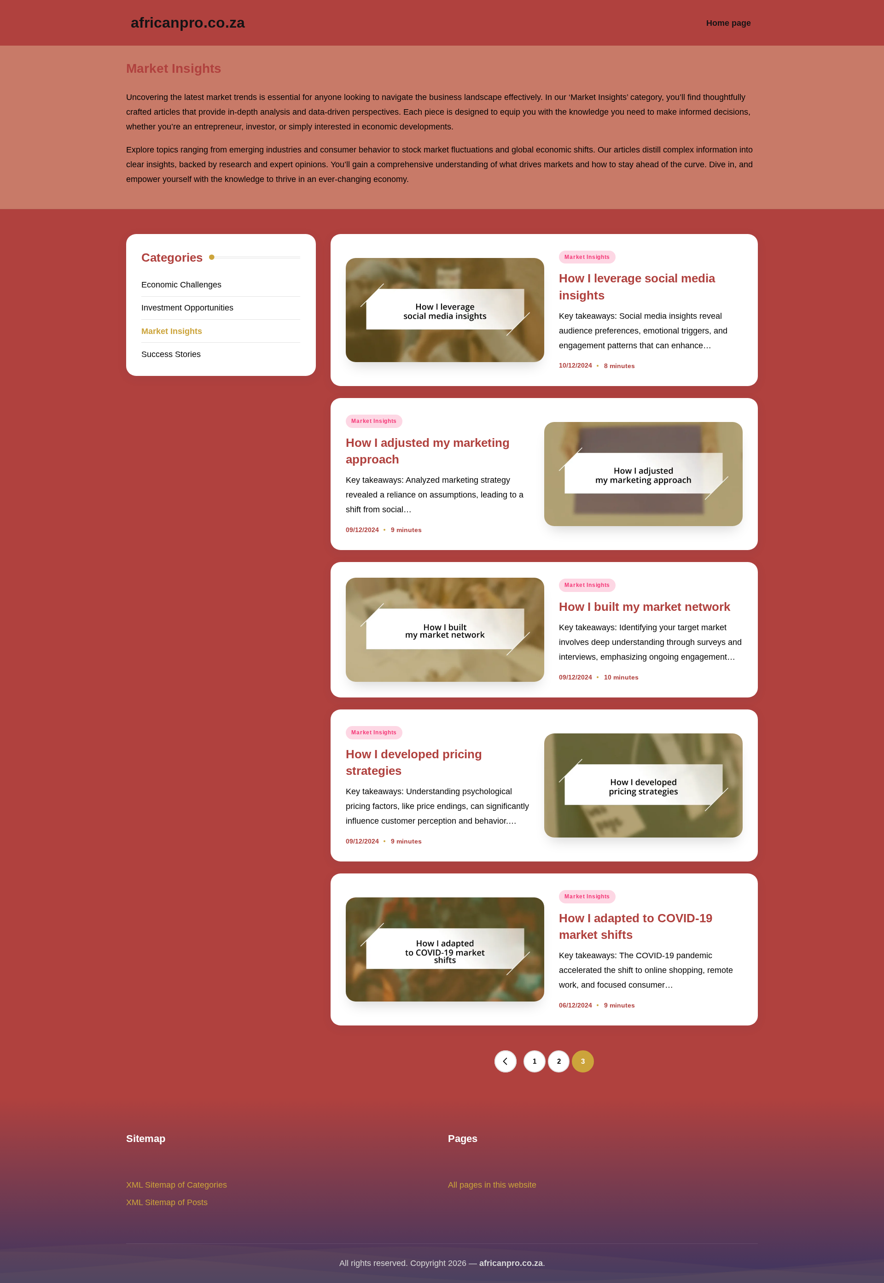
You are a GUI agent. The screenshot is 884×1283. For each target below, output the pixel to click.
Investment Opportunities (187, 307)
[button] (505, 1061)
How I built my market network (644, 606)
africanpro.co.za (188, 22)
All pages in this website (492, 1184)
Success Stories (171, 354)
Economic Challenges (181, 284)
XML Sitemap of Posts (167, 1202)
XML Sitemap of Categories (176, 1184)
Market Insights (587, 257)
